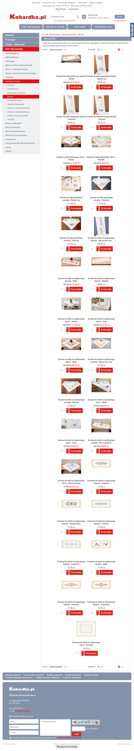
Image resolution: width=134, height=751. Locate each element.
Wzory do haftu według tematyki (18, 65)
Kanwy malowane (12, 127)
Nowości (9, 35)
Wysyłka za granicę (55, 675)
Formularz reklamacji (72, 678)
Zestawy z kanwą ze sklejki (17, 116)
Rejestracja (61, 9)
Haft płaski (9, 61)
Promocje (10, 39)
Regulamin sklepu (91, 675)
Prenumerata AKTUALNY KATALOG (20, 143)
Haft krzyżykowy (12, 53)
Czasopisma (10, 139)
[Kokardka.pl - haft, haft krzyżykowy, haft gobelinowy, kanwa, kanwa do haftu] (28, 15)
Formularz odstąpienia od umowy (19, 678)
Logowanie (73, 9)
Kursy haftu (36, 3)
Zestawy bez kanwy (14, 100)
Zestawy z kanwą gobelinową (18, 108)
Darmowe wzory (49, 3)
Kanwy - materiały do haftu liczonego (20, 73)
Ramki (8, 147)
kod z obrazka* (91, 729)
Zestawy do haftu (12, 81)
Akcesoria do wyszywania (16, 135)
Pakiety (8, 151)
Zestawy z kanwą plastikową (18, 112)
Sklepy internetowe (124, 744)
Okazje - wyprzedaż (15, 44)
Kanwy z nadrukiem (13, 123)
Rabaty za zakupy (96, 3)
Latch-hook (79, 27)
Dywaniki (10, 85)
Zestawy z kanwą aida (15, 104)
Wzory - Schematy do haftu (16, 69)
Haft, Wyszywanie (31, 27)
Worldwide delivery (73, 675)
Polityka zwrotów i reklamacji (47, 678)
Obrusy (10, 97)
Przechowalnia (119, 21)
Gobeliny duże (12, 89)
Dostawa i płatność (13, 675)
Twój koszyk (85, 17)
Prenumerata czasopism (66, 3)
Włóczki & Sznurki (55, 27)
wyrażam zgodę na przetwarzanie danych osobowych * (47, 738)
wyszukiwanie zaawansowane (65, 21)
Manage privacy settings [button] (67, 747)
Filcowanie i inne (103, 27)
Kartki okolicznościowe (16, 93)
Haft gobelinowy (12, 57)
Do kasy (120, 17)
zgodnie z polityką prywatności (69, 738)
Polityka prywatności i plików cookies (67, 744)
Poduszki (9, 77)
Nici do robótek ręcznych (15, 131)
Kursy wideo (82, 3)
